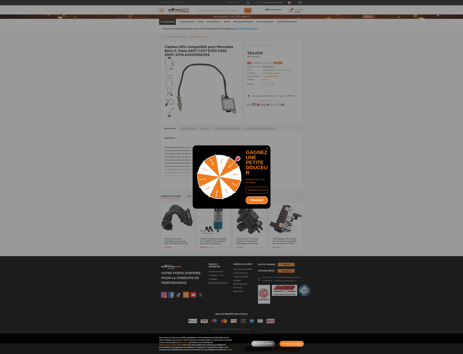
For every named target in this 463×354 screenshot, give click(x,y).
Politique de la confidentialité (170, 345)
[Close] (267, 148)
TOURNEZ (257, 200)
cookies (229, 350)
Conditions (184, 342)
